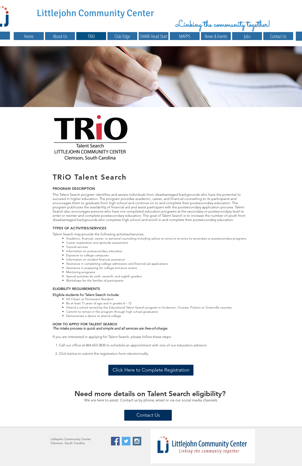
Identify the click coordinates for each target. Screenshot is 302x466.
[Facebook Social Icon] (115, 441)
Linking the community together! (223, 24)
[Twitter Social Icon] (126, 441)
